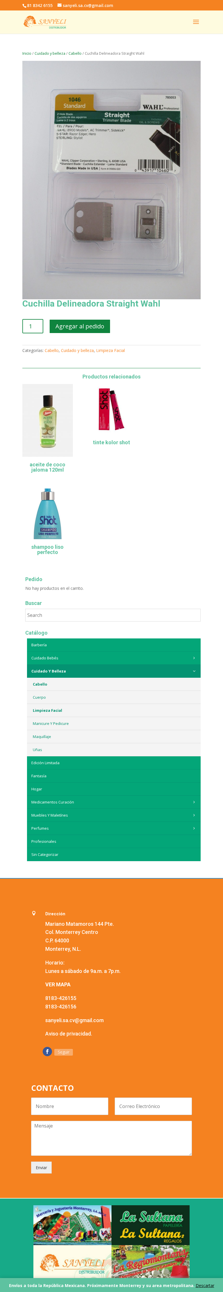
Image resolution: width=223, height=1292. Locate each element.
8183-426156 (60, 1006)
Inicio (26, 53)
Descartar (205, 1285)
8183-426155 (60, 998)
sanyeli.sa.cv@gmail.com (74, 1020)
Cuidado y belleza (50, 53)
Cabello (75, 53)
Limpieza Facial (110, 350)
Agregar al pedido (79, 326)
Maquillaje (42, 736)
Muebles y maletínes (49, 815)
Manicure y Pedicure (51, 723)
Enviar (41, 1167)
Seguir (63, 1052)
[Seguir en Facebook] (47, 1051)
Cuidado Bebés (44, 658)
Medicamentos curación (52, 802)
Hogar (36, 789)
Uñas (37, 749)
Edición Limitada (45, 762)
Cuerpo (39, 697)
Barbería (39, 644)
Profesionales (43, 841)
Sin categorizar (44, 854)
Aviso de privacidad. (68, 1034)
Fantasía (38, 775)
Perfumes (40, 828)
